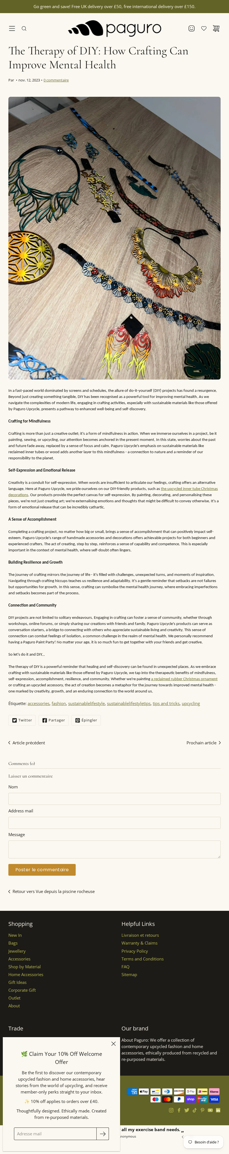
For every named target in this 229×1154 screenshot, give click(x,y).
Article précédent (29, 743)
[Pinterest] (202, 1110)
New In (15, 935)
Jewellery (17, 951)
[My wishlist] (203, 28)
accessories (38, 703)
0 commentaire (56, 80)
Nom (13, 787)
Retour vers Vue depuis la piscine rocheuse (54, 891)
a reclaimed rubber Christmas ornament (184, 679)
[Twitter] (186, 1110)
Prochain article (201, 743)
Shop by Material (24, 967)
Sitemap (129, 974)
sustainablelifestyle (86, 703)
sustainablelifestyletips (129, 703)
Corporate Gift (22, 990)
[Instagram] (171, 1110)
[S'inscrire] (102, 1134)
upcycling (191, 703)
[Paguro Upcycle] (114, 28)
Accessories (19, 959)
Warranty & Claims (139, 943)
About (14, 1006)
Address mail (20, 811)
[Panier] (216, 28)
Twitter (25, 720)
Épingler (89, 720)
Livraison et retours (140, 935)
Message (16, 834)
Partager (57, 720)
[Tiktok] (194, 1110)
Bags (13, 943)
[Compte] (191, 28)
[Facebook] (179, 1110)
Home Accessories (25, 974)
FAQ (125, 967)
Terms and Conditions (142, 959)
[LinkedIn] (218, 1110)
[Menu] (12, 28)
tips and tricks (166, 703)
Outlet (14, 998)
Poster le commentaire (42, 869)
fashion (59, 703)
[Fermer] (113, 1044)
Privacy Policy (134, 951)
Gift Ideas (17, 982)
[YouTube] (210, 1110)
